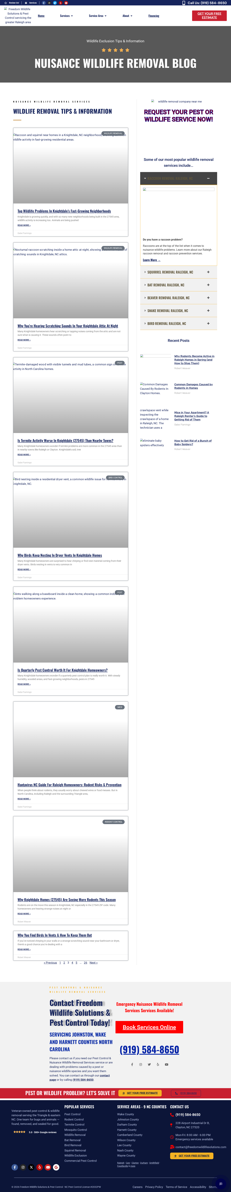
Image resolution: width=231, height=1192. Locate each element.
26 (85, 962)
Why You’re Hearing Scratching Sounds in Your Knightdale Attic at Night (68, 325)
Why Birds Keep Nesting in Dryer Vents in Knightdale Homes (60, 555)
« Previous (50, 962)
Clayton (135, 1163)
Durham (144, 1163)
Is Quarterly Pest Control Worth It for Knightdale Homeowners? (63, 670)
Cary (128, 1163)
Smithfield (154, 1163)
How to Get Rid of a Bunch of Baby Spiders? (193, 442)
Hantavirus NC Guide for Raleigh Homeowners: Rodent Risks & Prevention (69, 784)
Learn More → (152, 260)
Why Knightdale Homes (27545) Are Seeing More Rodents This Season (67, 899)
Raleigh (120, 1163)
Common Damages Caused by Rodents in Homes (193, 386)
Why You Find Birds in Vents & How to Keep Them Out (55, 935)
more (132, 1166)
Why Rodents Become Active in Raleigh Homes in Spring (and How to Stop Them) (194, 360)
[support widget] (220, 1183)
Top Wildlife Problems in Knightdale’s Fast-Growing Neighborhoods (64, 210)
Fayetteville (122, 1166)
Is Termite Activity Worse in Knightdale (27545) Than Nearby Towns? (65, 440)
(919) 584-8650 (83, 1079)
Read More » (24, 225)
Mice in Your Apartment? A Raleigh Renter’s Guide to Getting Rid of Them (191, 416)
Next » (94, 962)
